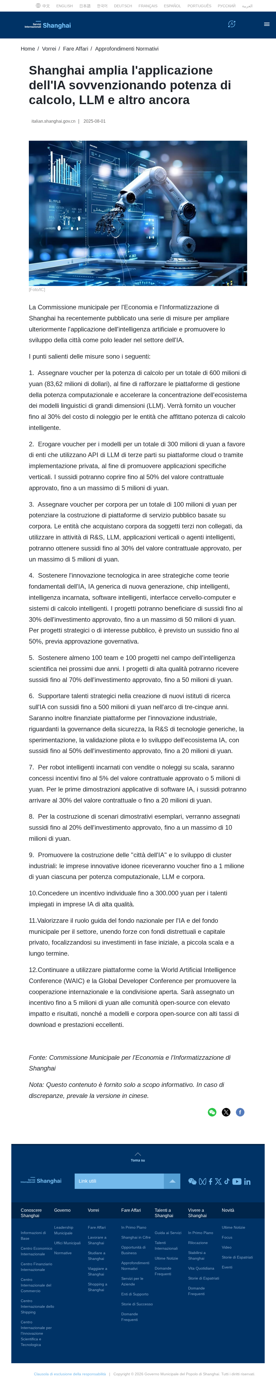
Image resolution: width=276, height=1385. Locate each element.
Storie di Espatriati (203, 1278)
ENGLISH (64, 6)
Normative (63, 1253)
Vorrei (49, 49)
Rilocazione (198, 1243)
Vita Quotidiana (201, 1268)
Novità (228, 1210)
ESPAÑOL (172, 6)
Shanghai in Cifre (136, 1237)
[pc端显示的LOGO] (48, 25)
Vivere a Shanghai (197, 1213)
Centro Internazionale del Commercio (36, 1285)
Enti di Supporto (135, 1294)
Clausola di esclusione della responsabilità (70, 1374)
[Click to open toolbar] (231, 25)
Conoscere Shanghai (31, 1213)
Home (28, 49)
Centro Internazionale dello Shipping (37, 1306)
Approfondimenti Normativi (126, 49)
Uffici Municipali (67, 1243)
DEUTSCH (123, 6)
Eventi (227, 1267)
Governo (62, 1210)
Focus (227, 1237)
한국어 (102, 6)
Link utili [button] (87, 1181)
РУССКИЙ (227, 6)
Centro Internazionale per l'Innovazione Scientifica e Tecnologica (36, 1333)
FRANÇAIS (148, 6)
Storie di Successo (137, 1304)
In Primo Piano (133, 1227)
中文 (46, 6)
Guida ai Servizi (168, 1233)
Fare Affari (75, 49)
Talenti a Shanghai (164, 1213)
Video (227, 1247)
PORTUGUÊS (199, 6)
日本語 (85, 6)
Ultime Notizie (166, 1258)
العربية (247, 6)
